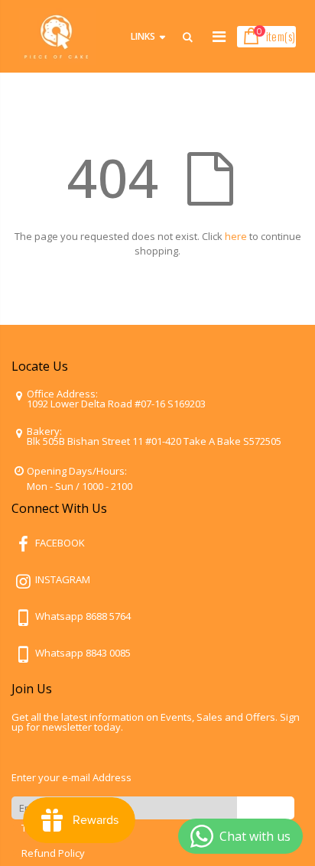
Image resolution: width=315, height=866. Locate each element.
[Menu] (219, 36)
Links (143, 36)
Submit (265, 807)
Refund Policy (53, 853)
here (236, 236)
